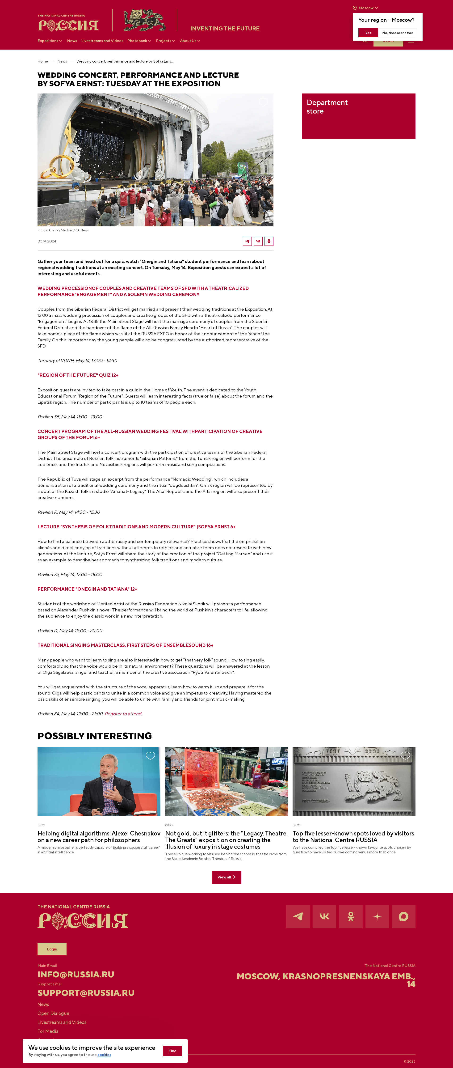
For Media (48, 1031)
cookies (104, 1054)
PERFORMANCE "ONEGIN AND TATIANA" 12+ (87, 589)
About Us (188, 40)
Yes (368, 33)
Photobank (137, 40)
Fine (172, 1051)
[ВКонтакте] (258, 241)
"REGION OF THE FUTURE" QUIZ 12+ (78, 375)
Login (52, 949)
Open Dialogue (53, 1013)
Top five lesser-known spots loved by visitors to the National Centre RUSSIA (353, 836)
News (72, 40)
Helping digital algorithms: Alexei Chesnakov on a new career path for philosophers (99, 836)
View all (224, 877)
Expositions (48, 40)
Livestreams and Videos (102, 40)
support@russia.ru (86, 992)
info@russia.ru (76, 974)
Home (43, 61)
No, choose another (397, 33)
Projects (163, 40)
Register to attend (123, 713)
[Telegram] (247, 241)
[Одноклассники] (268, 241)
